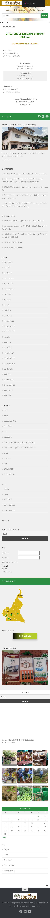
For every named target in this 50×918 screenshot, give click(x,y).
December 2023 (9, 358)
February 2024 (9, 353)
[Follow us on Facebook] (39, 116)
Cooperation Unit (10, 421)
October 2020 (8, 379)
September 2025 (9, 289)
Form (6, 463)
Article (6, 415)
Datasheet (7, 458)
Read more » (6, 159)
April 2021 (7, 374)
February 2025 (9, 321)
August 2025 (8, 294)
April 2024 (7, 342)
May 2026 (7, 267)
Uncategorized (9, 474)
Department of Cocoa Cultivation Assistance (19, 442)
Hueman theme (36, 906)
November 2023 (9, 363)
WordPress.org (9, 510)
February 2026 (9, 278)
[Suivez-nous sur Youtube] (46, 116)
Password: (5, 557)
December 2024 (9, 326)
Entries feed (8, 499)
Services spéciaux (17, 242)
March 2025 (8, 315)
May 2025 (7, 305)
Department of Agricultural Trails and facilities (19, 447)
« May (4, 837)
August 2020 (8, 390)
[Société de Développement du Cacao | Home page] (16, 3)
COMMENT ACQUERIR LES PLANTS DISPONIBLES (27, 221)
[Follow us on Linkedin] (43, 116)
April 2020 (7, 395)
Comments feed (9, 505)
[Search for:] (21, 15)
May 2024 (7, 337)
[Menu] (47, 3)
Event (6, 453)
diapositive (8, 437)
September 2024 (9, 331)
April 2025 (7, 310)
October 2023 (8, 369)
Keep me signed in (10, 562)
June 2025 (7, 299)
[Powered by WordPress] (17, 906)
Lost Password (7, 571)
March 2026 (8, 273)
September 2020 (9, 385)
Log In (5, 566)
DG (5, 431)
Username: (5, 553)
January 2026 (8, 283)
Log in (6, 494)
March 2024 (8, 347)
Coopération (8, 426)
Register (6, 489)
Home (6, 410)
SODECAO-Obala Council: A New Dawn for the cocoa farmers (25, 173)
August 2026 (8, 262)
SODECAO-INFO (9, 469)
